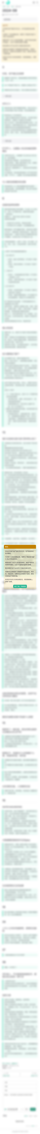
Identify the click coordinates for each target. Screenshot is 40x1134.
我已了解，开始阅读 (20, 586)
